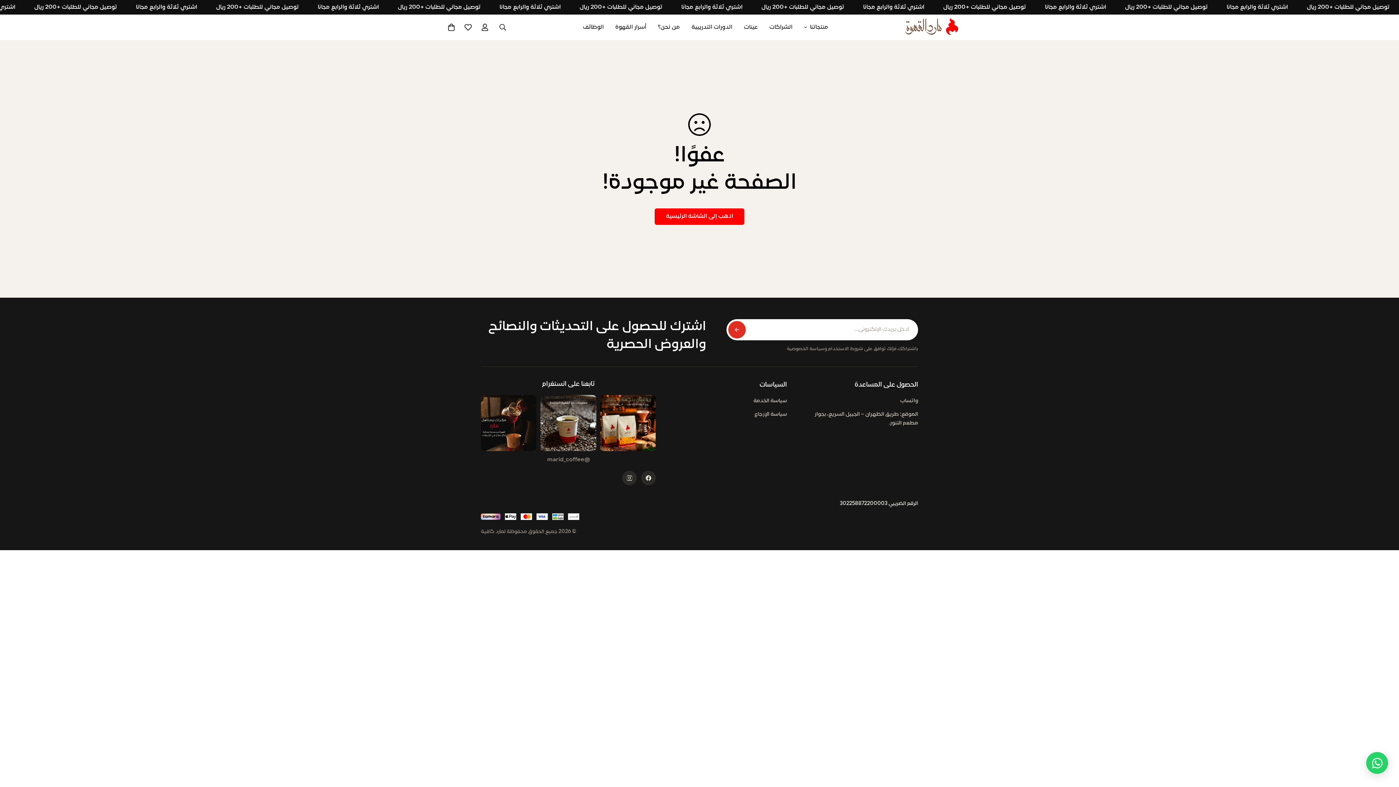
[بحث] (502, 27)
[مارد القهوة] (931, 27)
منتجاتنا (819, 27)
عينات (751, 27)
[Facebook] (648, 478)
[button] (451, 27)
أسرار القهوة (630, 27)
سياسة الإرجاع (771, 414)
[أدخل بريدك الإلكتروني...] (737, 329)
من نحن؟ (669, 27)
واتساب (909, 401)
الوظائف (593, 27)
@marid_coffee (568, 460)
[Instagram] (629, 478)
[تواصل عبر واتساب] (1377, 763)
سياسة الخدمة (770, 401)
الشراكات (780, 27)
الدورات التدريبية (711, 27)
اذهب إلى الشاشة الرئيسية (699, 216)
